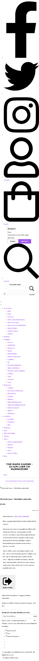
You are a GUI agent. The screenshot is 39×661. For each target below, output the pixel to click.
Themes (6, 436)
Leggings (11, 359)
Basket (12, 241)
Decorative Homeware (15, 391)
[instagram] (21, 134)
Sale (5, 430)
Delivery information (15, 442)
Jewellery (7, 416)
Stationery (11, 413)
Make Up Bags (12, 328)
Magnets (10, 399)
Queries (10, 445)
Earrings (11, 419)
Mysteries (7, 428)
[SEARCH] (31, 288)
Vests (9, 382)
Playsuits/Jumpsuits (14, 365)
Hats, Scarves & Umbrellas (17, 325)
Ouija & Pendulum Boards (16, 405)
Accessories (8, 308)
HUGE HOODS (12, 354)
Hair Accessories (13, 322)
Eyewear (11, 317)
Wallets (10, 334)
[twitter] (21, 93)
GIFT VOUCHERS (9, 433)
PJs (9, 362)
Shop (5, 475)
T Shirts (10, 373)
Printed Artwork (13, 408)
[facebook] (21, 57)
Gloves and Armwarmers (16, 319)
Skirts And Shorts (14, 368)
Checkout (24, 241)
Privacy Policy (13, 453)
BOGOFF (7, 337)
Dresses (10, 342)
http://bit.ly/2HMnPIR (21, 516)
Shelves (10, 410)
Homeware (7, 385)
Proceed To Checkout (26, 481)
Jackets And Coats (14, 356)
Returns (10, 447)
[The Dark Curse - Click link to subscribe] (3, 494)
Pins (9, 425)
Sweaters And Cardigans (16, 371)
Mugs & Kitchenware (15, 402)
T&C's (6, 439)
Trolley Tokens (13, 331)
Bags (9, 311)
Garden (10, 396)
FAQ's (9, 450)
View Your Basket (11, 481)
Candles (10, 388)
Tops (9, 376)
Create (15, 658)
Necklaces (11, 422)
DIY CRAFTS (12, 393)
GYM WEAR (11, 345)
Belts (9, 314)
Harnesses (11, 348)
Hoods (10, 351)
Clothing (7, 339)
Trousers (11, 379)
